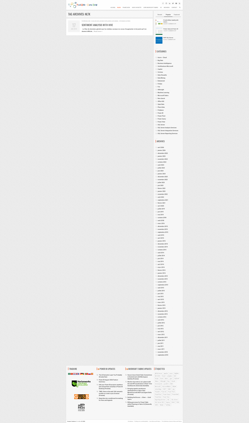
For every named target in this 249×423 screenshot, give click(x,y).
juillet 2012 (161, 323)
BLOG (119, 7)
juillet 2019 (161, 209)
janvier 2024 (161, 174)
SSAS (173, 402)
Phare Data (126, 7)
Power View (161, 122)
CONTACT (174, 7)
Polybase (161, 110)
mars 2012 (161, 334)
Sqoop (168, 402)
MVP (164, 389)
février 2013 (161, 305)
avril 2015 (161, 238)
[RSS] (179, 3)
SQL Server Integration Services (168, 130)
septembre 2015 (163, 232)
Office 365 (161, 101)
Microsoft (157, 386)
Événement (161, 81)
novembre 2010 (163, 352)
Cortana (160, 72)
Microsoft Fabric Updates (139, 368)
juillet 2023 (161, 182)
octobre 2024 (162, 162)
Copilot (160, 69)
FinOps (160, 84)
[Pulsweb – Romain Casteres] (82, 5)
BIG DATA (157, 376)
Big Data (97, 21)
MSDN (174, 386)
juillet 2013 (161, 290)
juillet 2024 (161, 168)
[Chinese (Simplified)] (72, 374)
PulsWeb (79, 421)
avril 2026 (161, 147)
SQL (168, 399)
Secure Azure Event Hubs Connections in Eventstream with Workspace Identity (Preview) (140, 377)
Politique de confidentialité (141, 421)
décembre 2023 (163, 176)
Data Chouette (136, 7)
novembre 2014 (163, 247)
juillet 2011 (161, 340)
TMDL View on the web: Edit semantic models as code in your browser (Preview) (111, 393)
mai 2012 (161, 328)
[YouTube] (176, 3)
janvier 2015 (161, 241)
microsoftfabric (166, 386)
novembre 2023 (163, 179)
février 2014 (161, 270)
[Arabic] (69, 374)
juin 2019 (160, 212)
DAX (175, 376)
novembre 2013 (163, 279)
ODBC (169, 389)
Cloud (163, 376)
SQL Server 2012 (159, 402)
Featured (177, 14)
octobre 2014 (162, 250)
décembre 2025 (163, 153)
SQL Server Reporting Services (168, 133)
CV (161, 7)
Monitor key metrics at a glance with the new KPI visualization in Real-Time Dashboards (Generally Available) (140, 383)
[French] (79, 374)
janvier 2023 (161, 191)
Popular (168, 14)
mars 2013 (161, 302)
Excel (161, 378)
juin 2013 (160, 293)
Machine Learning (163, 92)
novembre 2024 (163, 159)
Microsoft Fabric (163, 95)
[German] (82, 374)
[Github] (166, 3)
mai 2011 (161, 346)
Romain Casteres (125, 21)
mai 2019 (161, 214)
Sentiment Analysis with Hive (97, 25)
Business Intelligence (105, 21)
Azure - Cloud (90, 21)
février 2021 (161, 203)
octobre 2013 (162, 282)
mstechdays (158, 389)
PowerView (158, 397)
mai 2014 (161, 261)
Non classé (161, 98)
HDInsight (161, 89)
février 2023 (161, 188)
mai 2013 (161, 296)
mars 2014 (161, 267)
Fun (159, 87)
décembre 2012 (163, 311)
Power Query (162, 119)
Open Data (161, 104)
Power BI (160, 113)
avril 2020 (161, 206)
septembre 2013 (163, 285)
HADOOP (176, 378)
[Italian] (84, 374)
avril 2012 (161, 331)
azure (171, 373)
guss (171, 378)
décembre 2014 (163, 244)
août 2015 (161, 235)
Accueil (112, 7)
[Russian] (89, 374)
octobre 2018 (162, 217)
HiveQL (173, 381)
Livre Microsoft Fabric (150, 7)
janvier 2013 (161, 308)
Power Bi (163, 392)
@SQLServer (158, 373)
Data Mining (115, 21)
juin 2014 (160, 258)
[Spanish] (92, 374)
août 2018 (161, 220)
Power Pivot (161, 116)
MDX (171, 384)
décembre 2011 (163, 337)
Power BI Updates (107, 368)
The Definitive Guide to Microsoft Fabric (172, 421)
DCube (156, 378)
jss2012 (166, 384)
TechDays (168, 405)
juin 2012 (160, 326)
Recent (160, 14)
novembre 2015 (163, 229)
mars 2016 (161, 223)
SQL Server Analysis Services (167, 127)
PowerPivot (158, 394)
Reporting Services (160, 399)
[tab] (160, 15)
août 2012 (161, 320)
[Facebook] (163, 3)
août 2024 (161, 165)
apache (166, 373)
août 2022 (161, 197)
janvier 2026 (161, 150)
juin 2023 (160, 185)
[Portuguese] (87, 374)
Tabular (162, 405)
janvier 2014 (161, 273)
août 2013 (161, 288)
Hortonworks (158, 384)
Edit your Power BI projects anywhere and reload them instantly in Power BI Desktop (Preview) (111, 386)
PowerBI (157, 392)
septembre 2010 (163, 355)
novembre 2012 (163, 314)
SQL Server (161, 125)
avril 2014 (161, 264)
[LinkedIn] (169, 3)
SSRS (156, 405)
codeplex (169, 376)
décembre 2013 (163, 276)
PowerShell (175, 394)
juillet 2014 (161, 255)
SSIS (177, 402)
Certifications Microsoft (165, 66)
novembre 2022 (163, 194)
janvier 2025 (161, 156)
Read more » (98, 31)
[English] (77, 374)
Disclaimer (130, 421)
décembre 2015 (163, 226)
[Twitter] (172, 3)
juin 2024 (160, 171)
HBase (156, 381)
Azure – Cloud (162, 57)
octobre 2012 (162, 317)
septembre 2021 (163, 200)
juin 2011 (160, 343)
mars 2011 (161, 349)
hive (168, 381)
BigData (176, 373)
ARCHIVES (167, 7)
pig (173, 389)
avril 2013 (161, 299)
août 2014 (161, 252)
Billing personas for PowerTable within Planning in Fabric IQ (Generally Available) (140, 404)
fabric (166, 378)
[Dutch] (74, 374)
